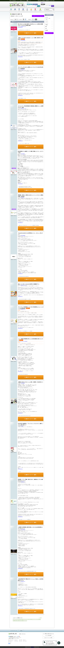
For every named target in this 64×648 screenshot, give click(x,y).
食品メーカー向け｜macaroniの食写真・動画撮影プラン (28, 284)
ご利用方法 (43, 0)
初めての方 (39, 0)
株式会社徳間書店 (23, 235)
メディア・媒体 (48, 18)
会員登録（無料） (29, 4)
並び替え (11, 19)
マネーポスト (25, 619)
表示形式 (20, 19)
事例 (46, 19)
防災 (16, 620)
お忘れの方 (36, 5)
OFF (36, 19)
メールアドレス (28, 5)
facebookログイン (35, 4)
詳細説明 (29, 19)
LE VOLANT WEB (21, 619)
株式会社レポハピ (23, 309)
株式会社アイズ (15, 636)
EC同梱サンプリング (24, 620)
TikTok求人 (31, 619)
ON (32, 19)
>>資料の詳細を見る (20, 27)
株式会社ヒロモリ (23, 581)
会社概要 (10, 638)
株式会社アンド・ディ (23, 108)
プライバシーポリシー (16, 638)
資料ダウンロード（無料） (31, 33)
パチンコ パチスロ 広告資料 (36, 619)
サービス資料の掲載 (48, 635)
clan (28, 619)
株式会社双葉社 (23, 153)
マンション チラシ (15, 619)
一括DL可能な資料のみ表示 (49, 10)
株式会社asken (23, 69)
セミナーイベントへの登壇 (48, 637)
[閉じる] (55, 641)
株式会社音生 (22, 197)
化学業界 (14, 620)
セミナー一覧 (52, 0)
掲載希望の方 (47, 0)
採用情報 (12, 638)
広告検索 (21, 630)
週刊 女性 (19, 620)
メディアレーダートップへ (13, 630)
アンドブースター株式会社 (24, 341)
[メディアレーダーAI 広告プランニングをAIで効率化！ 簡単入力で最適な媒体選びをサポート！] (58, 642)
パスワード (34, 5)
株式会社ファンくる (23, 26)
